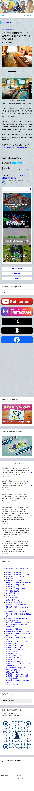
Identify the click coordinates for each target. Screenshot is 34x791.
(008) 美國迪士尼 (12, 591)
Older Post (17, 273)
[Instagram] (21, 15)
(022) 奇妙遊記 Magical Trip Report (19, 631)
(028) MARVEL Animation (15, 648)
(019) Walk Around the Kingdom (18, 623)
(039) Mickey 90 (12, 672)
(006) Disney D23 (12, 587)
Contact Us (20, 778)
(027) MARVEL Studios (14, 646)
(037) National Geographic (16, 668)
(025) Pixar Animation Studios (17, 642)
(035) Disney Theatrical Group (17, 662)
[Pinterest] (28, 15)
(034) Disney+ (11, 660)
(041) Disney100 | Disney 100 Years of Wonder (17, 677)
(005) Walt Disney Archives (16, 585)
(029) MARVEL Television (15, 650)
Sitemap (19, 775)
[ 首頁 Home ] (4, 775)
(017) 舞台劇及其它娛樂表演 (16, 618)
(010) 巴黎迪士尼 (12, 595)
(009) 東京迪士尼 (12, 593)
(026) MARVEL (11, 644)
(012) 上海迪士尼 (12, 600)
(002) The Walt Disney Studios (17, 574)
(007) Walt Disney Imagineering (17, 589)
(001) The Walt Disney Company (18, 572)
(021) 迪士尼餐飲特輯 (14, 629)
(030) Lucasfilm (11, 652)
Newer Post (17, 269)
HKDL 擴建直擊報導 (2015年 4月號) (17, 241)
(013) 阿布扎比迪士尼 (14, 602)
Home (3, 29)
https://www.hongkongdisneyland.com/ (15, 147)
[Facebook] (18, 15)
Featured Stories (12, 684)
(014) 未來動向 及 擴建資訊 (16, 605)
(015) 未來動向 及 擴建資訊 (16, 611)
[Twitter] (25, 15)
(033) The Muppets (13, 658)
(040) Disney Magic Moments (17, 674)
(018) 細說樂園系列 (13, 621)
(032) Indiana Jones (13, 656)
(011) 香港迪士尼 (10, 29)
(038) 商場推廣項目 (13, 670)
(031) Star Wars (12, 654)
